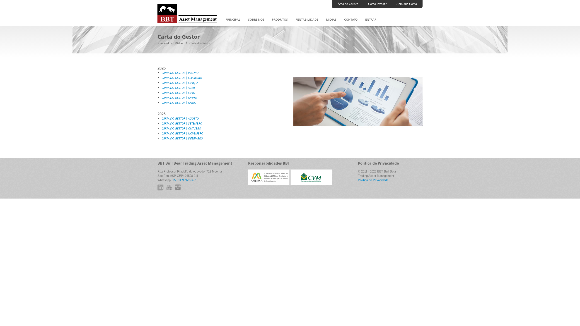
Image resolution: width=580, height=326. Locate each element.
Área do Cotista (348, 4)
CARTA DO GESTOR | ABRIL (178, 88)
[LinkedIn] (162, 189)
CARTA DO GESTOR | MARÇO (180, 83)
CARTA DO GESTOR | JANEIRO (180, 73)
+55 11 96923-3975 (184, 180)
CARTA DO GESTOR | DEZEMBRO (182, 138)
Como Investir (377, 4)
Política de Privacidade (373, 180)
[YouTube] (172, 190)
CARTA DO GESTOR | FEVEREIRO (182, 78)
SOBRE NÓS (256, 19)
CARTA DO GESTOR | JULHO (179, 103)
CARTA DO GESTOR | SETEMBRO (182, 123)
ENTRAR (370, 19)
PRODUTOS (280, 19)
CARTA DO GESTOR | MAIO (178, 93)
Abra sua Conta (406, 4)
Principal (163, 43)
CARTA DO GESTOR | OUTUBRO (181, 128)
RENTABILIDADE (306, 19)
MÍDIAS (331, 19)
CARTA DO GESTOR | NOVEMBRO (182, 133)
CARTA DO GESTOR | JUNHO (179, 98)
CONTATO (351, 19)
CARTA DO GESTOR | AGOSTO (180, 118)
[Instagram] (181, 190)
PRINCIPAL (232, 19)
